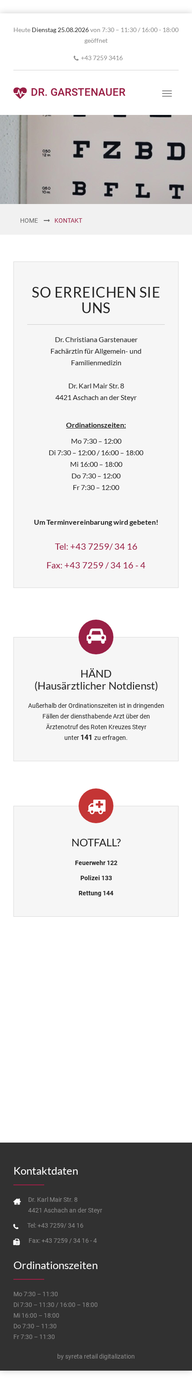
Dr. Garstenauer (76, 92)
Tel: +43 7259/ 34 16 (55, 1225)
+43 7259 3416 (102, 57)
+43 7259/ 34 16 (104, 546)
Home (29, 220)
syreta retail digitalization (100, 1356)
